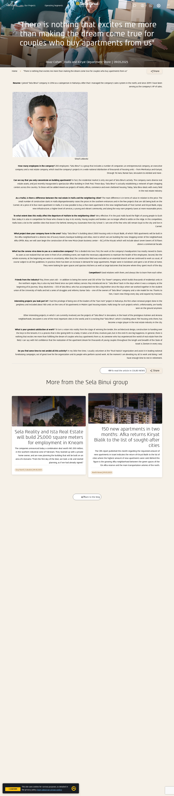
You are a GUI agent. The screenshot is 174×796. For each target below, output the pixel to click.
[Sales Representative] (151, 6)
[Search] (134, 6)
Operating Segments (54, 5)
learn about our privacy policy (49, 790)
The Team (10, 5)
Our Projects (29, 5)
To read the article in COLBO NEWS (128, 370)
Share (156, 71)
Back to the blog (92, 497)
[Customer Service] (159, 6)
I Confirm (13, 789)
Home (14, 71)
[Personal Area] (142, 6)
